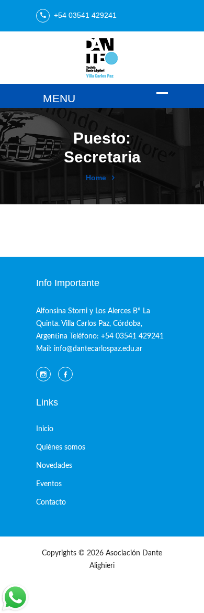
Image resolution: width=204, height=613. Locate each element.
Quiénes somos (60, 447)
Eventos (49, 484)
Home (96, 177)
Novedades (54, 465)
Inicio (44, 429)
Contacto (51, 502)
